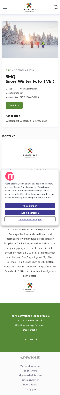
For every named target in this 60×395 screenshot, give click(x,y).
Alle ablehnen (30, 205)
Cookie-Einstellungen (30, 219)
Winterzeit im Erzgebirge (33, 120)
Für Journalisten (30, 379)
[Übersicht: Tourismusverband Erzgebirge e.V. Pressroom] (29, 7)
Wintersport (12, 120)
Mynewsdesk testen (30, 375)
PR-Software (30, 370)
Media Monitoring (30, 365)
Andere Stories (30, 384)
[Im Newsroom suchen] (56, 7)
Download (14, 105)
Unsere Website (30, 339)
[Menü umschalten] (5, 7)
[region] (29, 198)
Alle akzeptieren (30, 212)
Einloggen (30, 389)
